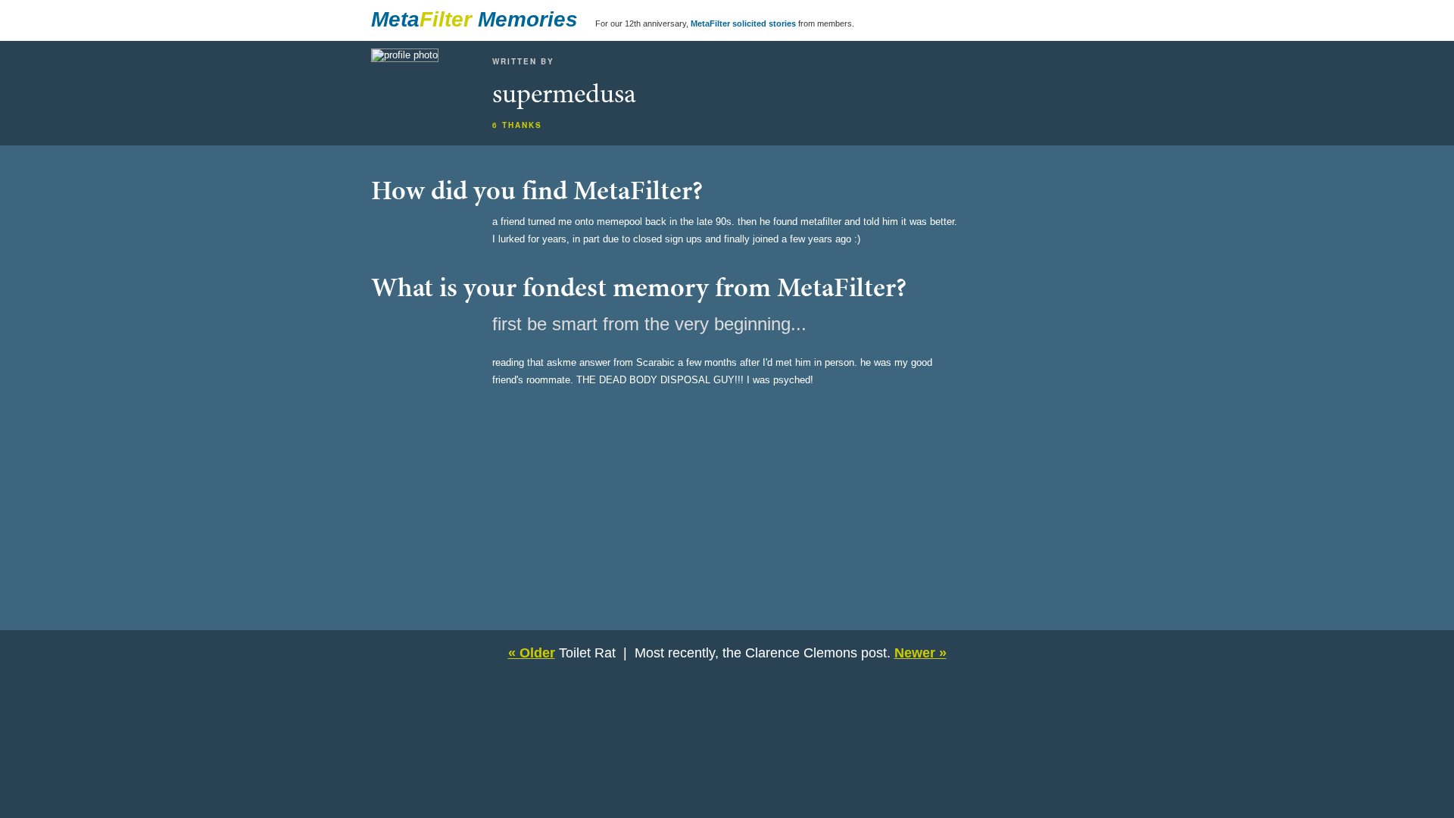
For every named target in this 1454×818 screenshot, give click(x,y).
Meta (395, 19)
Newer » (920, 652)
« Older (531, 652)
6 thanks (517, 125)
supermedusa (564, 93)
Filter (446, 19)
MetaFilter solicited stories (743, 23)
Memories (528, 19)
